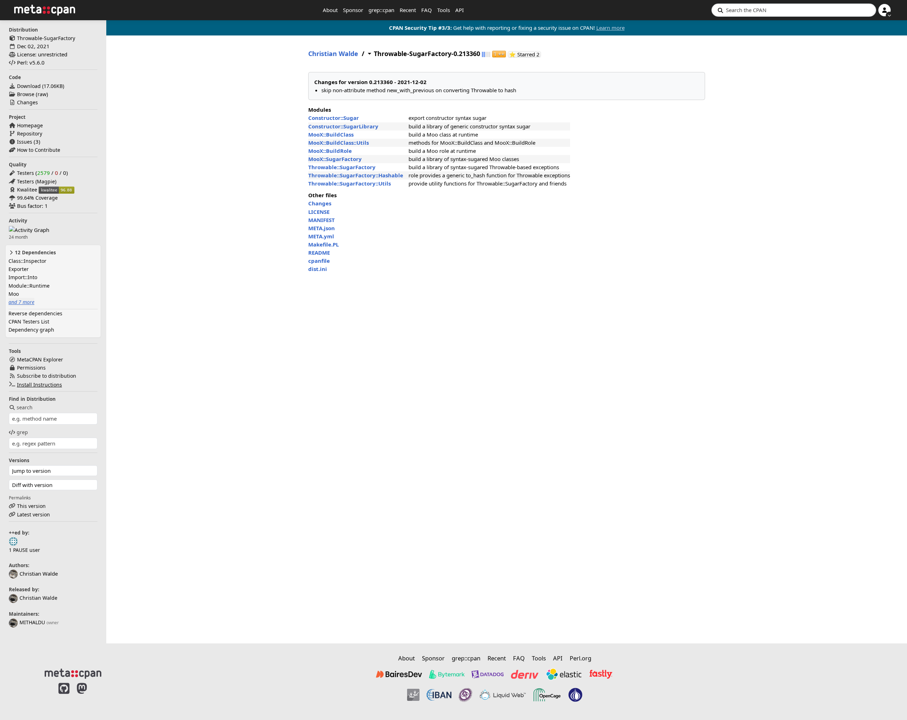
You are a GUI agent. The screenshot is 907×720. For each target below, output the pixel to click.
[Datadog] (487, 674)
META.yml (321, 236)
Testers (25, 173)
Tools (443, 9)
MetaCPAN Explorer (40, 359)
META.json (321, 228)
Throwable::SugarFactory (342, 167)
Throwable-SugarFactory (46, 38)
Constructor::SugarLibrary (343, 126)
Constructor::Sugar (333, 117)
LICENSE (318, 211)
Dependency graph (31, 329)
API (459, 9)
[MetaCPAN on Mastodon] (89, 695)
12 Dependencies (34, 252)
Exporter (19, 269)
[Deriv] (525, 674)
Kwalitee (27, 189)
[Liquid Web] (503, 694)
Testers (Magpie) (36, 181)
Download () (40, 86)
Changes (27, 102)
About (330, 9)
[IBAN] (439, 694)
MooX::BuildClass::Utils (338, 142)
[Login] (884, 10)
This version (31, 506)
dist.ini (317, 268)
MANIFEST (321, 219)
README (319, 252)
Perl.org (580, 658)
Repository (29, 133)
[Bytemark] (446, 674)
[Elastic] (563, 674)
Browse (25, 94)
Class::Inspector (27, 260)
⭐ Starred (525, 54)
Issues (24, 141)
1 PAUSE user (24, 550)
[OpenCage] (547, 694)
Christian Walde (38, 597)
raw (42, 94)
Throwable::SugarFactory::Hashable (355, 175)
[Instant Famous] (465, 694)
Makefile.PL (323, 244)
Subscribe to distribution (46, 375)
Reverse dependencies (35, 313)
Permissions (31, 367)
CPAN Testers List (29, 321)
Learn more (610, 27)
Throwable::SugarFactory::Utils (349, 183)
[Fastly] (600, 674)
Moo (14, 293)
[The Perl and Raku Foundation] (575, 694)
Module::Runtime (29, 285)
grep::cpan (381, 9)
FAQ (426, 9)
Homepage (30, 125)
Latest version (33, 514)
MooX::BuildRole (330, 150)
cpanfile (319, 260)
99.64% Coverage (37, 197)
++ (499, 54)
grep (22, 432)
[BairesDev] (399, 674)
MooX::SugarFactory (335, 158)
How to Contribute (38, 149)
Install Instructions (39, 384)
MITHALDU (32, 622)
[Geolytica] (413, 694)
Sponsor (353, 9)
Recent (408, 9)
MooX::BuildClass (331, 134)
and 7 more (21, 302)
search (25, 407)
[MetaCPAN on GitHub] (63, 695)
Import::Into (23, 277)
